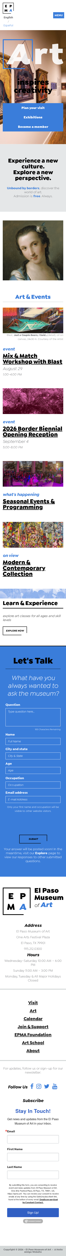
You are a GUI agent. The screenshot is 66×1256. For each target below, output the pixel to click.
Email (11, 1131)
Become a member (33, 127)
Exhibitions (33, 117)
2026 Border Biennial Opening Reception (32, 431)
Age (9, 764)
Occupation (15, 778)
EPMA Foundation (33, 1034)
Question (13, 705)
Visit (33, 1002)
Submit (33, 839)
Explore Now (15, 630)
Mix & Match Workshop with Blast (32, 358)
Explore (41, 853)
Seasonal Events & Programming (29, 504)
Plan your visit (33, 108)
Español (8, 25)
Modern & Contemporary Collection (24, 568)
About (33, 1050)
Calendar (33, 1018)
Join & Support (33, 1026)
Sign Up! (33, 1212)
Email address (17, 793)
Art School (33, 1042)
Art (33, 1010)
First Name (15, 1149)
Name (10, 734)
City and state (17, 749)
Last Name (14, 1167)
